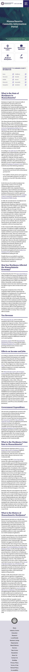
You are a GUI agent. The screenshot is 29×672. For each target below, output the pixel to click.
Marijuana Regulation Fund (8, 344)
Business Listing (14, 640)
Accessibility (14, 670)
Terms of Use (14, 665)
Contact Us (14, 658)
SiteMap (14, 660)
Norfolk (17, 76)
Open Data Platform (22, 273)
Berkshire (17, 85)
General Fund (7, 420)
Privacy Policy (14, 662)
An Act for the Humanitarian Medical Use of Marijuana (14, 128)
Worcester (5, 76)
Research (14, 635)
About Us (14, 655)
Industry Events (14, 630)
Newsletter (14, 653)
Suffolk (4, 79)
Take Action (14, 650)
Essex (4, 74)
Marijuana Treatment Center (15, 164)
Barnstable (17, 82)
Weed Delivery (14, 645)
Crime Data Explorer (19, 459)
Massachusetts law (8, 319)
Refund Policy (14, 667)
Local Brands (14, 638)
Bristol (16, 79)
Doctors (14, 648)
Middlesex (17, 74)
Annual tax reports (6, 340)
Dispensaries (14, 643)
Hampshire (5, 85)
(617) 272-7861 (18, 3)
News (14, 628)
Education (14, 633)
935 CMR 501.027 (13, 150)
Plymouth (5, 82)
